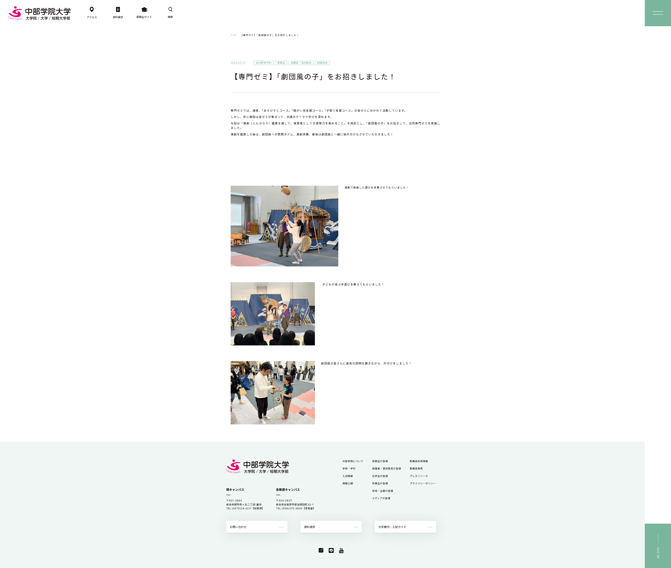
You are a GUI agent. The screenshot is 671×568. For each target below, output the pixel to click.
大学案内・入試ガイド (392, 527)
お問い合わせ (238, 527)
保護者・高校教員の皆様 (386, 468)
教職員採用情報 (419, 461)
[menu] (658, 13)
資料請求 (309, 527)
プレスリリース (419, 476)
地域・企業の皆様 (382, 490)
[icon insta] (321, 550)
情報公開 (347, 483)
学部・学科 (349, 468)
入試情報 (347, 476)
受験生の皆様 (380, 461)
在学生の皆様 (380, 476)
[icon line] (331, 550)
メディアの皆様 (381, 498)
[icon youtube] (341, 550)
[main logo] (39, 13)
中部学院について (352, 461)
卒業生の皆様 (380, 483)
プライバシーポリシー (423, 483)
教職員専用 (416, 468)
